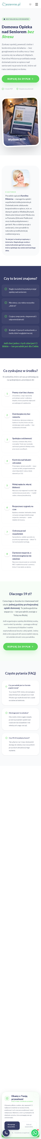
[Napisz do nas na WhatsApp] (34, 1132)
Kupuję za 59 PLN (19, 79)
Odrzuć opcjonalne (29, 1126)
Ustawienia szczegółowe (21, 1133)
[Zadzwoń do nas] (6, 1132)
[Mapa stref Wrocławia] (30, 4)
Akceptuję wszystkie (11, 1126)
